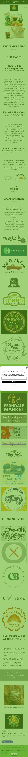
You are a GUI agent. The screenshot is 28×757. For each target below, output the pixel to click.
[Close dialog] (26, 367)
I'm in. (14, 381)
